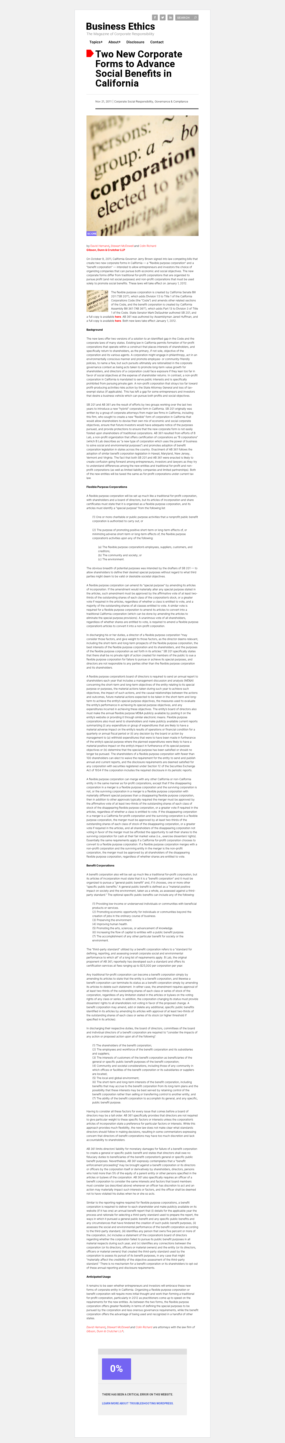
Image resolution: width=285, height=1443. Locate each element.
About (113, 42)
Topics (95, 42)
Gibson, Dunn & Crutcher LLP (104, 1331)
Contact (157, 42)
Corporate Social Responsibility (133, 101)
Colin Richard (148, 245)
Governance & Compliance (171, 101)
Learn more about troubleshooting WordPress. (138, 1403)
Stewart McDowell (122, 245)
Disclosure (135, 42)
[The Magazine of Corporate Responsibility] (121, 26)
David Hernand (99, 245)
